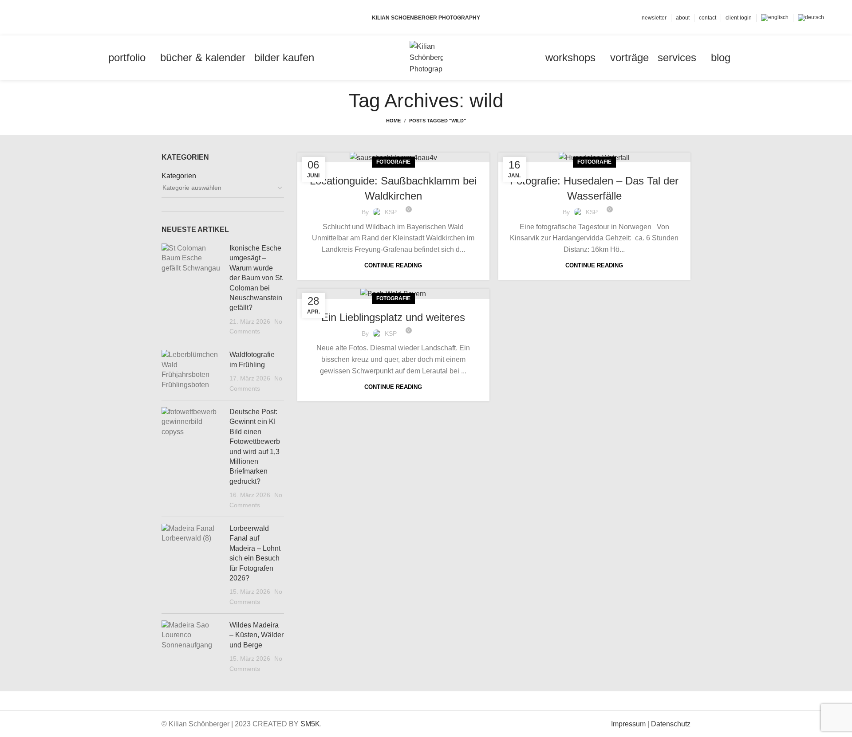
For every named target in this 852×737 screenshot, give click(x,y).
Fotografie (393, 162)
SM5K (310, 724)
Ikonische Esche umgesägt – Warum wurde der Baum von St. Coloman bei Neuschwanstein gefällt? (256, 277)
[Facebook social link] (33, 18)
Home (393, 120)
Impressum (628, 724)
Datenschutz (670, 724)
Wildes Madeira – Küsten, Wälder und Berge (256, 635)
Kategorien (179, 176)
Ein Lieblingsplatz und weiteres (393, 317)
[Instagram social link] (53, 18)
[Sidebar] (11, 702)
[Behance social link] (64, 18)
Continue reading (393, 265)
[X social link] (43, 18)
